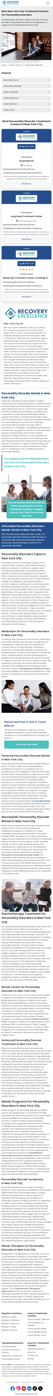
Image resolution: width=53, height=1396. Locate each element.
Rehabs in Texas (9, 1327)
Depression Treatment (12, 1355)
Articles (31, 1359)
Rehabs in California (10, 1320)
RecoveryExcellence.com (26, 1394)
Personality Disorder (34, 65)
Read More (26, 184)
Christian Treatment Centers (11, 1351)
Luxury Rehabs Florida (37, 1332)
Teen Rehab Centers (11, 1359)
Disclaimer (26, 1382)
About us (32, 1352)
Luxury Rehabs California (38, 1319)
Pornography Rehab (41, 801)
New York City (16, 65)
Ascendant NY (26, 160)
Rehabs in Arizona (9, 1330)
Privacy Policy (12, 1382)
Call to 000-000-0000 (26, 744)
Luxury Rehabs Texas (37, 1335)
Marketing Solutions (36, 1349)
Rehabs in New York (10, 1323)
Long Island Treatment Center (26, 216)
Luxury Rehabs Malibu (37, 1328)
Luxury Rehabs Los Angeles (36, 1324)
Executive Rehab (9, 1346)
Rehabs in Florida (9, 1317)
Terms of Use (38, 1382)
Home (4, 65)
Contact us (33, 1355)
